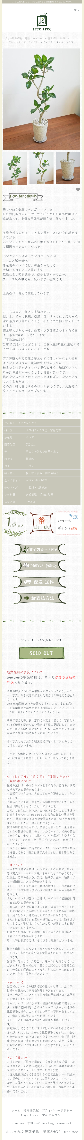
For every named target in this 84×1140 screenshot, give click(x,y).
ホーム (15, 1110)
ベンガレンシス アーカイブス (20, 42)
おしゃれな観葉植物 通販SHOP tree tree (42, 1131)
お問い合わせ (29, 1115)
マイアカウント (53, 1115)
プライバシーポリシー (57, 1110)
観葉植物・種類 (56, 38)
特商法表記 (31, 1110)
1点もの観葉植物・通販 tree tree (22, 38)
